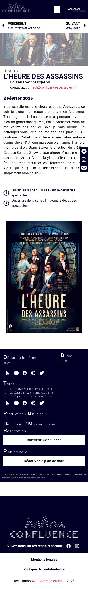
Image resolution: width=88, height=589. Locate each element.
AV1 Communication (47, 581)
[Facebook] (84, 151)
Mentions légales (44, 559)
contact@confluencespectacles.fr (51, 87)
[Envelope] (84, 168)
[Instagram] (84, 160)
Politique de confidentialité (44, 569)
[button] (57, 9)
